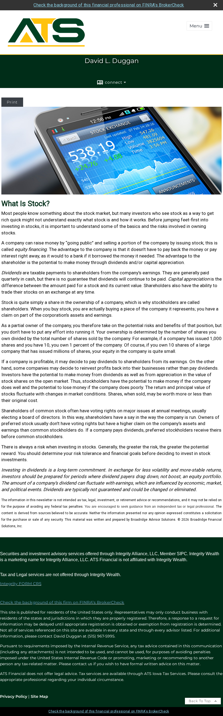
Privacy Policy (13, 696)
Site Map (39, 696)
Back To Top (200, 701)
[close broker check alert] (215, 5)
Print (12, 102)
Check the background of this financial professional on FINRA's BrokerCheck (108, 5)
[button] (199, 26)
